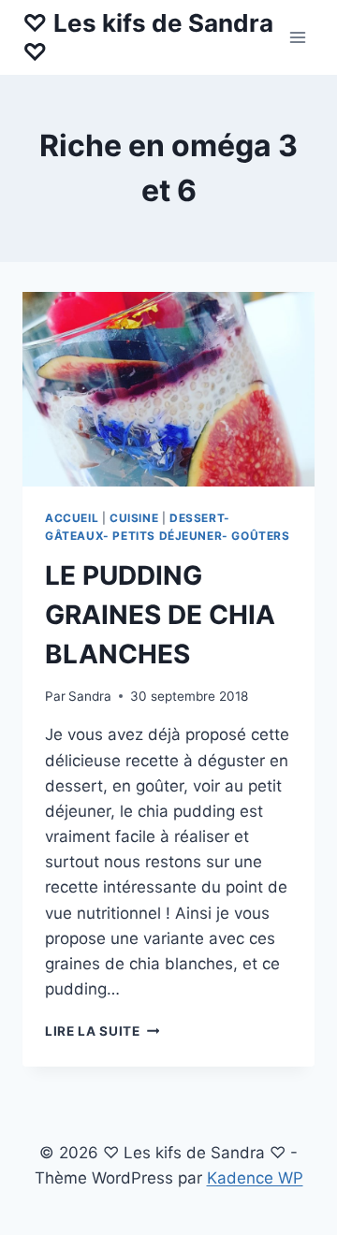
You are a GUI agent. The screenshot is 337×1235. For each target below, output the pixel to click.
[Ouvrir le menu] (297, 36)
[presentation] (168, 389)
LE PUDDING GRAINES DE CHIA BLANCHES (160, 614)
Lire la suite (102, 1031)
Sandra (89, 696)
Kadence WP (255, 1178)
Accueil (71, 518)
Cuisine (134, 518)
